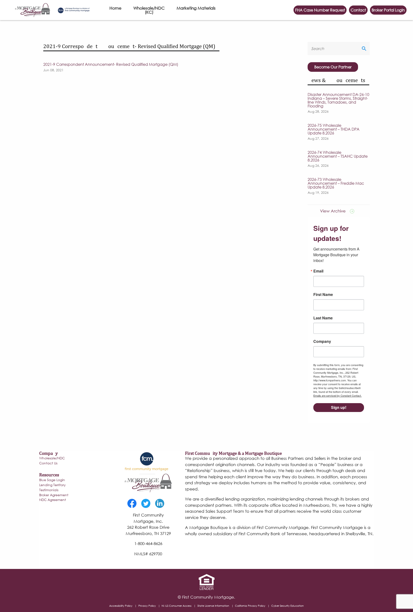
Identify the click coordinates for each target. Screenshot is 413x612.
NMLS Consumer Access (176, 606)
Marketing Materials (196, 8)
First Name (323, 294)
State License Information (213, 606)
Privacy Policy (147, 606)
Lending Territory (52, 485)
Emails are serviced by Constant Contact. (337, 395)
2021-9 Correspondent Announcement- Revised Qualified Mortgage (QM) (110, 64)
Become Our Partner (333, 66)
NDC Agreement (52, 500)
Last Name (323, 318)
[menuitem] (115, 10)
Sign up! (338, 407)
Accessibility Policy (120, 606)
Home (115, 8)
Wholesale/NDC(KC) (149, 10)
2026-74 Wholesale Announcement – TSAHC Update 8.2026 (338, 156)
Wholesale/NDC (52, 458)
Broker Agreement (53, 495)
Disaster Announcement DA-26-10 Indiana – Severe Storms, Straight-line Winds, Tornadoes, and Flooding (338, 100)
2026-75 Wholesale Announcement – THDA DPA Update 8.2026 (333, 129)
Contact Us (48, 463)
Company (322, 341)
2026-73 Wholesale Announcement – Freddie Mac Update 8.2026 (336, 183)
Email (318, 271)
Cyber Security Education (287, 606)
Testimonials (48, 490)
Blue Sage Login (52, 480)
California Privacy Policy (250, 606)
